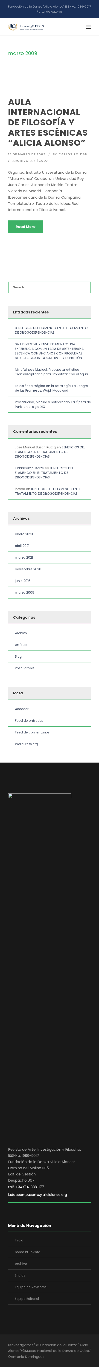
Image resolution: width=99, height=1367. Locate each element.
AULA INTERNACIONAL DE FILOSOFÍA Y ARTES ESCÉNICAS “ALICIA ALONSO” (48, 122)
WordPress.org (26, 744)
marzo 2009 (24, 592)
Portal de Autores (50, 11)
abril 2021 (22, 546)
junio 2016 (22, 581)
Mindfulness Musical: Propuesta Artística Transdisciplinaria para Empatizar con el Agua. (52, 371)
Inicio (19, 1240)
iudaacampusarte (29, 468)
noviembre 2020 (28, 569)
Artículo (39, 161)
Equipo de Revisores (31, 1287)
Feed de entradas (29, 720)
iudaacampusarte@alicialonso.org (37, 1194)
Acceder (22, 709)
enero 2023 (24, 534)
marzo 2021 (24, 557)
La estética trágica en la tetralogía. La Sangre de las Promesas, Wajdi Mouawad (51, 388)
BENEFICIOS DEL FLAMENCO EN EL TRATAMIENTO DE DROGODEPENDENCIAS (51, 330)
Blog (18, 656)
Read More (25, 226)
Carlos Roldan (72, 154)
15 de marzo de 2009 (27, 154)
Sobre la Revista (27, 1252)
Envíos (20, 1275)
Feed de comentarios (32, 732)
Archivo (20, 161)
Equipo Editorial (27, 1298)
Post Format (25, 668)
